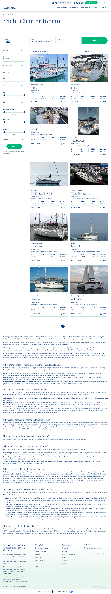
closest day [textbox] (7, 65)
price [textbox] (92, 51)
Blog (95, 8)
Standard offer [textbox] (8, 139)
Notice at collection (44, 592)
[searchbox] (11, 42)
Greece (18, 15)
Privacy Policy (39, 545)
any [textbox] (4, 85)
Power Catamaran (41, 551)
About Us (103, 8)
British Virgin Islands (68, 554)
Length (5, 92)
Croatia (64, 563)
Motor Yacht (39, 560)
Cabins (5, 129)
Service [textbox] (6, 72)
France (64, 560)
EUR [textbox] (100, 3)
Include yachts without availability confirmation (14, 152)
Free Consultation (91, 2)
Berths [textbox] (5, 102)
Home (5, 15)
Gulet (37, 563)
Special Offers (86, 8)
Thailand (65, 548)
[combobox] (100, 3)
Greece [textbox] (5, 50)
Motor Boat (38, 557)
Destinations (74, 8)
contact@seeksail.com (93, 548)
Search (94, 40)
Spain (64, 557)
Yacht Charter (62, 8)
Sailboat (37, 554)
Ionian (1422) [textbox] (8, 59)
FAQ (36, 566)
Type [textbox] (59, 41)
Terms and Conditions (42, 548)
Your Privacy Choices (61, 592)
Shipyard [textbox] (6, 79)
